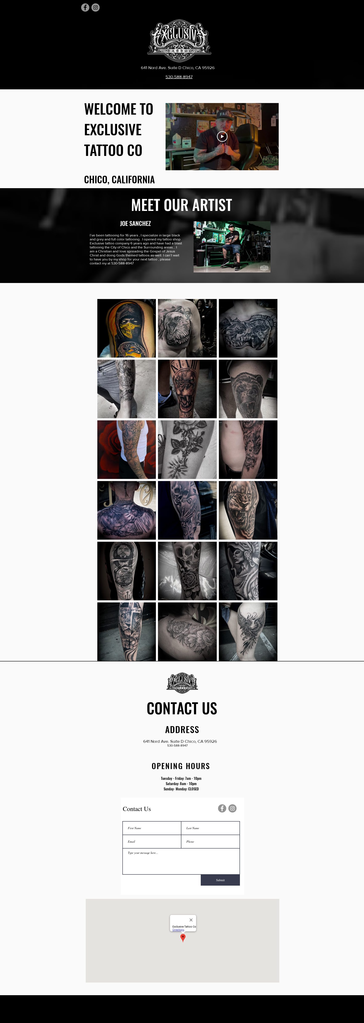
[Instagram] (95, 7)
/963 (175, 83)
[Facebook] (85, 7)
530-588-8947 (179, 76)
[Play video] (222, 136)
